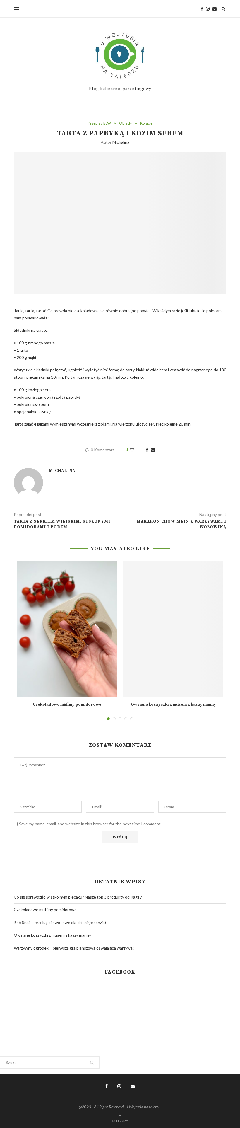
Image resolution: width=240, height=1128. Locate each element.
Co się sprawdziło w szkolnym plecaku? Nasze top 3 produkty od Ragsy (78, 896)
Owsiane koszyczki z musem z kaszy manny (173, 704)
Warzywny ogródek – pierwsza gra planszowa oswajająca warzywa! (74, 947)
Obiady (125, 123)
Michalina (120, 141)
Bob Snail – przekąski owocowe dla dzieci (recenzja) (60, 922)
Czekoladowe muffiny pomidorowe (67, 704)
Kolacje (146, 123)
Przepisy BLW (99, 123)
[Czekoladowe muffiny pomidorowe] (67, 629)
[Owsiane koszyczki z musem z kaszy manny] (173, 629)
